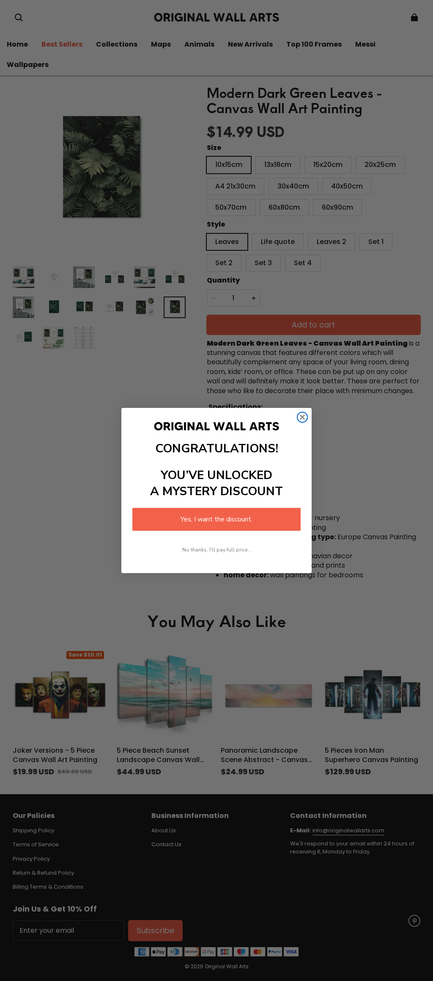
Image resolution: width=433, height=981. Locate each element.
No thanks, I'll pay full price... (216, 549)
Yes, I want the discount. (216, 519)
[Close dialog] (302, 417)
